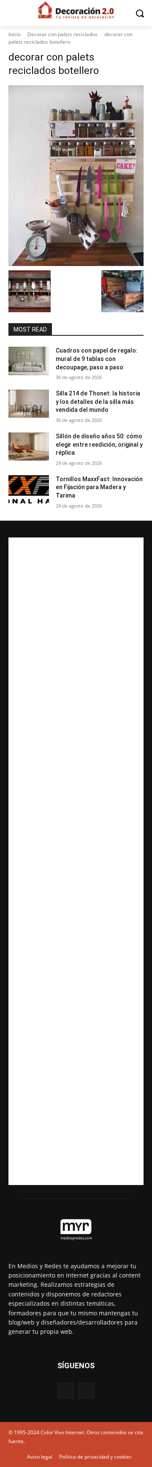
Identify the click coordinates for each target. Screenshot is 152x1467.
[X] (86, 1391)
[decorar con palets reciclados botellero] (76, 175)
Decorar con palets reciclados (62, 34)
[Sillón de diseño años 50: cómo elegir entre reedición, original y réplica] (28, 446)
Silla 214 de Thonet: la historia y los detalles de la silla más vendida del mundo (98, 401)
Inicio (14, 34)
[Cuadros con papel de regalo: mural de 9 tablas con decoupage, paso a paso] (28, 361)
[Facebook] (65, 1391)
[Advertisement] (76, 861)
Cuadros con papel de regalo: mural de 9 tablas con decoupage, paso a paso (97, 358)
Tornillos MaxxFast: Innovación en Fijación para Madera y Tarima (99, 487)
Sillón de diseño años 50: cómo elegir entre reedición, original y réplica (99, 444)
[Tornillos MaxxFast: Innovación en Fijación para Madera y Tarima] (28, 489)
